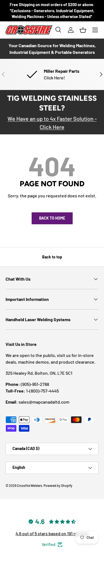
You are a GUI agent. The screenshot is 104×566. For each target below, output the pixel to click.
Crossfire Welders (29, 485)
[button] (83, 30)
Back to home (52, 218)
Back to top (52, 257)
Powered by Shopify (58, 485)
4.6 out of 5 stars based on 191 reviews (52, 533)
